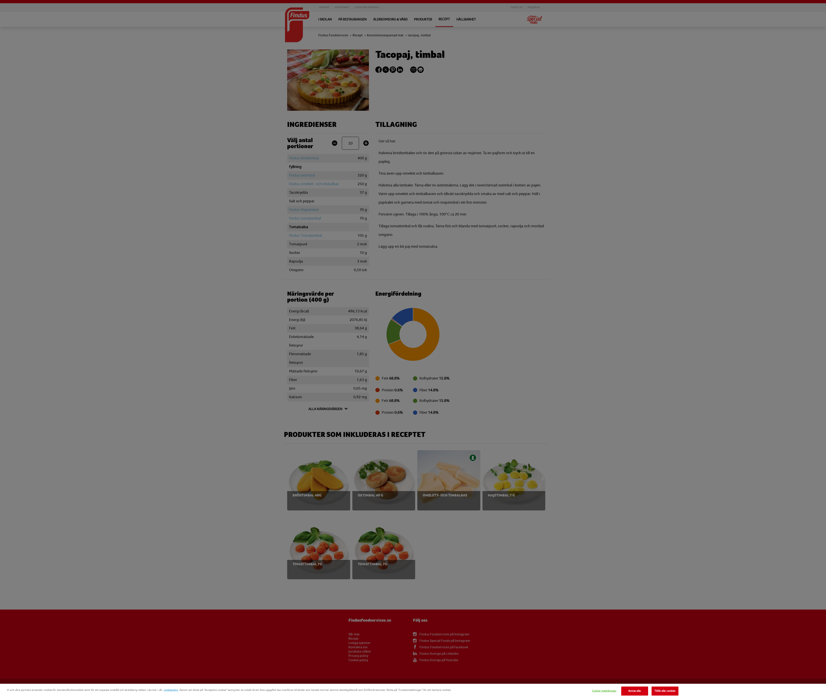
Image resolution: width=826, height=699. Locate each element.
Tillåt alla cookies (665, 690)
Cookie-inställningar (604, 690)
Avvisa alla (634, 690)
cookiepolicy (171, 689)
